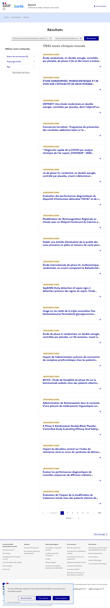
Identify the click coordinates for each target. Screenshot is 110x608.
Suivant (68, 518)
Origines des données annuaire (76, 562)
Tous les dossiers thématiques (98, 564)
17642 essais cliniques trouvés (64, 46)
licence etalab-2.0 (44, 605)
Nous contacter (7, 566)
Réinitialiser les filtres (20, 72)
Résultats (26, 17)
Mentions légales (51, 562)
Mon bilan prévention (73, 548)
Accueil (6, 17)
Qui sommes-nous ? (8, 550)
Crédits (48, 559)
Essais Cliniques (16, 17)
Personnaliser (26, 598)
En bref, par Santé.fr (73, 569)
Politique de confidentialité (13, 602)
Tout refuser (43, 598)
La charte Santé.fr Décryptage (12, 562)
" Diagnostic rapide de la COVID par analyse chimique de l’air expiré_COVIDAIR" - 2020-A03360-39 (68, 153)
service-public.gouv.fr (76, 589)
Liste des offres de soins (31, 548)
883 (99, 513)
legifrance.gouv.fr (95, 589)
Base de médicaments (95, 553)
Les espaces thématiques (74, 566)
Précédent (53, 513)
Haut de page (99, 534)
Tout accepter (61, 598)
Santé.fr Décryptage (95, 560)
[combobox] (68, 38)
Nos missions (6, 553)
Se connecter (101, 6)
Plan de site (6, 569)
